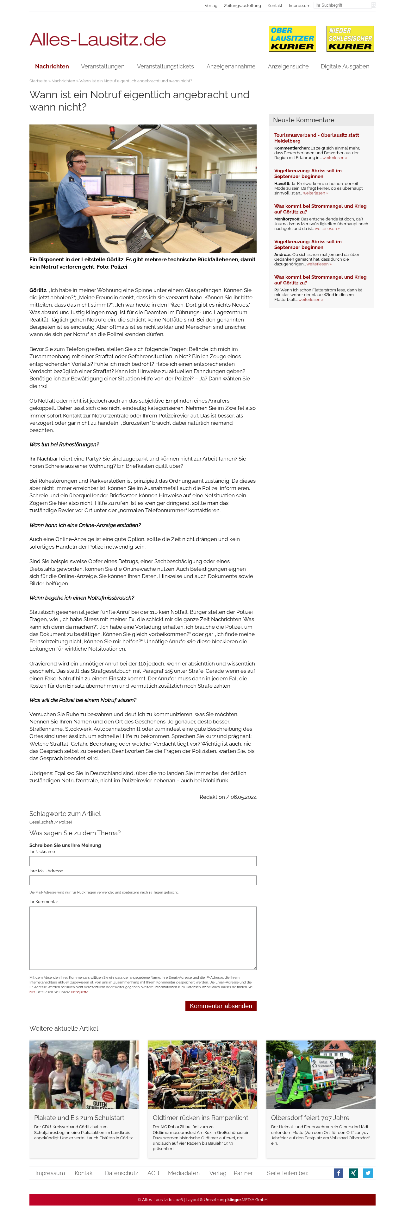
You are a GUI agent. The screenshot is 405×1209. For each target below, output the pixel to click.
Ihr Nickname (42, 851)
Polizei (65, 822)
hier (32, 992)
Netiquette (79, 992)
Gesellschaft (41, 822)
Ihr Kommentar (43, 901)
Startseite (38, 81)
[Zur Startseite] (143, 35)
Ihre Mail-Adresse (46, 871)
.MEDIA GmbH (247, 1199)
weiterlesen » (334, 157)
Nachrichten (63, 81)
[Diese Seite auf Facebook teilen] (338, 1173)
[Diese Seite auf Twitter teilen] (368, 1173)
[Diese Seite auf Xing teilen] (353, 1173)
